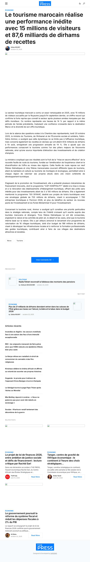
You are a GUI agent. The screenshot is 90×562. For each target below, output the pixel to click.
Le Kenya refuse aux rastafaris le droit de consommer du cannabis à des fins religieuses (21, 359)
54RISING (54, 553)
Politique (23, 279)
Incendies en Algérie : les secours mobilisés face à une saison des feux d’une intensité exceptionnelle (23, 334)
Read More (35, 477)
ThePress (14, 476)
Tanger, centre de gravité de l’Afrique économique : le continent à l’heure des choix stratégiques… (63, 459)
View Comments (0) (43, 260)
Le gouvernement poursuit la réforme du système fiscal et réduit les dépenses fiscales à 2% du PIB (21, 518)
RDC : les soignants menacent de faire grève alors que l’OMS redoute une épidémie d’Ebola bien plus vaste (24, 347)
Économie (9, 10)
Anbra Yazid (57, 476)
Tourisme (20, 241)
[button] (6, 3)
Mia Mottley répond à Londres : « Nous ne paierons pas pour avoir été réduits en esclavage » (22, 400)
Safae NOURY (15, 47)
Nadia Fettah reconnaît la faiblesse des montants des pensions (47, 282)
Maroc (9, 241)
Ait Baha (13, 534)
